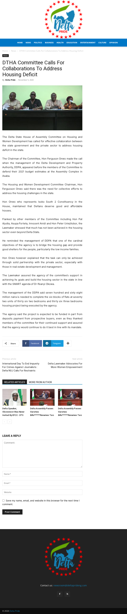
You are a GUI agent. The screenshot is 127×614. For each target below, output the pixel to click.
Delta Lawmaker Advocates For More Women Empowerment (65, 365)
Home (20, 42)
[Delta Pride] (63, 19)
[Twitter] (67, 594)
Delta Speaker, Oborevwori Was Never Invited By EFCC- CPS (13, 411)
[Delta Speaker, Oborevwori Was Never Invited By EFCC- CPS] (14, 397)
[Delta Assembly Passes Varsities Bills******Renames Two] (42, 397)
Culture (102, 42)
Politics (38, 42)
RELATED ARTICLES (14, 382)
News (28, 42)
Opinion (113, 42)
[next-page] (10, 422)
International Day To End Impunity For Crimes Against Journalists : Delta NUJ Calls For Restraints (20, 367)
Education (71, 42)
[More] (67, 343)
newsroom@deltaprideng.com (70, 585)
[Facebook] (59, 594)
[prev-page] (4, 422)
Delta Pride (10, 80)
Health (60, 42)
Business (49, 42)
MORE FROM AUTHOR (40, 382)
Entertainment (87, 42)
